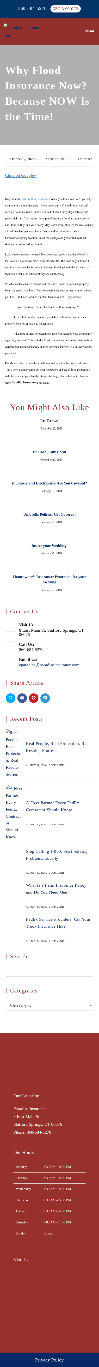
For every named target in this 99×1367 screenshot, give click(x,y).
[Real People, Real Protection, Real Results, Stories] (14, 753)
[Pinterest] (46, 1077)
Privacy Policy (49, 1359)
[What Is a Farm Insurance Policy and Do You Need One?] (14, 895)
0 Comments (57, 765)
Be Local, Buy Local (49, 452)
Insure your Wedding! (49, 546)
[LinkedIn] (38, 1077)
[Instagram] (29, 1077)
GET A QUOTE (65, 9)
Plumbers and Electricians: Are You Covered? (49, 483)
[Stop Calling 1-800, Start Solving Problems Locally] (14, 861)
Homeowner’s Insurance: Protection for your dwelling (49, 579)
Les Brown (49, 421)
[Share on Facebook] (22, 698)
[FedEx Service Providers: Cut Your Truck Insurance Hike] (14, 929)
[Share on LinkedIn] (45, 698)
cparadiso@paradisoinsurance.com (49, 664)
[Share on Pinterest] (33, 698)
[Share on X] (10, 698)
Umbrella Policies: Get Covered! (49, 514)
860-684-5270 (32, 8)
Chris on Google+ (20, 175)
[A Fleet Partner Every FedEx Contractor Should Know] (14, 812)
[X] (21, 1077)
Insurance (85, 159)
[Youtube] (55, 1077)
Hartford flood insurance (35, 199)
